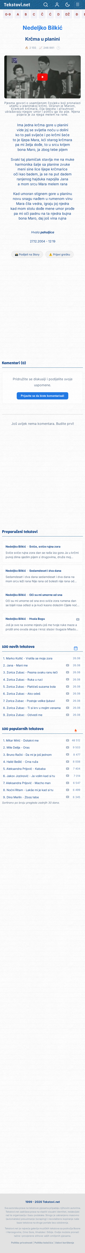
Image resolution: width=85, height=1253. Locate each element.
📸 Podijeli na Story (27, 254)
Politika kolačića (43, 1242)
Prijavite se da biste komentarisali (42, 395)
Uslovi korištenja (64, 1242)
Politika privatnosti (21, 1242)
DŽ (67, 14)
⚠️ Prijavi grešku (59, 254)
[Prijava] (57, 4)
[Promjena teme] (67, 4)
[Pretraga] (45, 4)
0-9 (8, 14)
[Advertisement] (42, 308)
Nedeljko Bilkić (43, 27)
